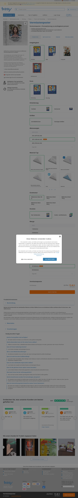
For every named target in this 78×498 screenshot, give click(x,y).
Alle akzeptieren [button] (49, 259)
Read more (39, 255)
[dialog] (39, 249)
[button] (27, 259)
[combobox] (60, 236)
